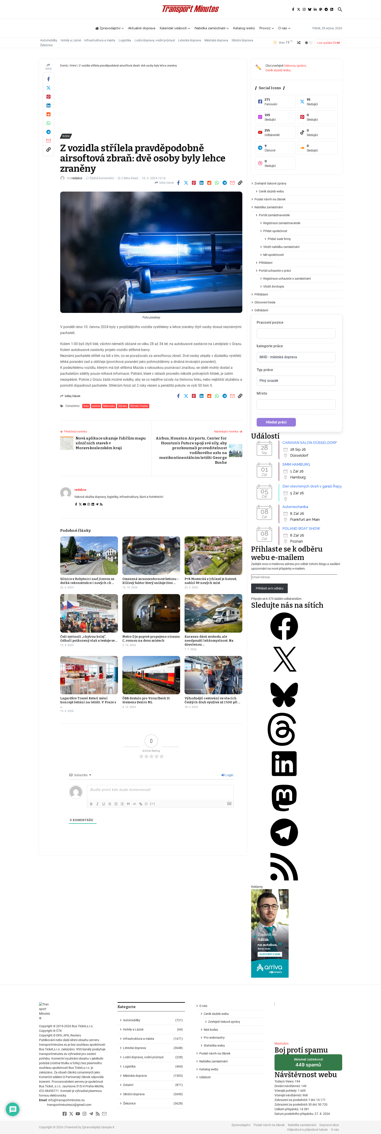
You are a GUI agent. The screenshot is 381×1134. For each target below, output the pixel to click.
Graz (86, 406)
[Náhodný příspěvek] (299, 42)
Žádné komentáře (102, 178)
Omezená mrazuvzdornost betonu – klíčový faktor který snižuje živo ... (150, 581)
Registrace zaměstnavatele (281, 223)
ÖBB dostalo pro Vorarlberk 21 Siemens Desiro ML (146, 700)
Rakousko (109, 406)
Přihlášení (265, 262)
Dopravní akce (329, 1125)
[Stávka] (110, 804)
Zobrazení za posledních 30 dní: (296, 1104)
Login (229, 775)
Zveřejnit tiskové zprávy (270, 183)
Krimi (73, 65)
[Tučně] (91, 804)
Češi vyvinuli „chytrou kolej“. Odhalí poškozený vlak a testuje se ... (88, 639)
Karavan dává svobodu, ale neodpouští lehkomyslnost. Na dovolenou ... (209, 640)
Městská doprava (216, 40)
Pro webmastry (214, 1037)
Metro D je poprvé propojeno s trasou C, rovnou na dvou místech (151, 639)
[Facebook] (76, 504)
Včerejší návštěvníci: (289, 1095)
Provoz (265, 28)
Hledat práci (276, 422)
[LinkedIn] (92, 504)
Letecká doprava (189, 40)
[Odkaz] (141, 804)
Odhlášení (261, 310)
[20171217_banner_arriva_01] (296, 933)
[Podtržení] (104, 804)
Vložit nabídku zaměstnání (281, 247)
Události (205, 1077)
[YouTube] (84, 504)
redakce (76, 178)
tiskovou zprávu (295, 65)
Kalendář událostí (173, 28)
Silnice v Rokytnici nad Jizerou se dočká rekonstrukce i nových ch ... (87, 581)
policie (96, 406)
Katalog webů (244, 28)
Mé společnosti (273, 255)
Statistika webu (214, 1045)
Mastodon (282, 1043)
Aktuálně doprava (141, 28)
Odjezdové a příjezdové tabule (307, 1129)
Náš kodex (211, 1029)
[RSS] (101, 504)
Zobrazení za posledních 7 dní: (295, 1100)
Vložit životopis (273, 286)
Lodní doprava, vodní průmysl (154, 40)
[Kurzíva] (97, 804)
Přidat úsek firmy (279, 239)
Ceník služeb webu (278, 70)
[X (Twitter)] (80, 504)
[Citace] (128, 804)
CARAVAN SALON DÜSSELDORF (309, 443)
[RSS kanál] (284, 882)
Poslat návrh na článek (270, 199)
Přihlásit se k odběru (269, 588)
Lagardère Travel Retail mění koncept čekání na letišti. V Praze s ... (88, 702)
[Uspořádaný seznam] (116, 804)
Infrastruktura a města (99, 40)
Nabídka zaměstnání (209, 28)
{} (146, 803)
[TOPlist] (308, 1020)
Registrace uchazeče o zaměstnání (287, 278)
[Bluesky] (284, 710)
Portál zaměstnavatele (274, 215)
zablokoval (308, 1064)
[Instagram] (88, 504)
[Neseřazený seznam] (122, 804)
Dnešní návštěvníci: (288, 1086)
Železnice (46, 45)
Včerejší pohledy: (286, 1090)
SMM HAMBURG (296, 464)
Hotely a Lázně (71, 40)
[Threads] (284, 744)
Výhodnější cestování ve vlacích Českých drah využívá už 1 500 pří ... (212, 700)
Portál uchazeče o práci (275, 270)
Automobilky (48, 40)
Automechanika (295, 507)
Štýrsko (122, 406)
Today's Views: (285, 1081)
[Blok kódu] (134, 804)
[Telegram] (97, 504)
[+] (152, 803)
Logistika (125, 40)
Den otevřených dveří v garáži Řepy (312, 486)
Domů (64, 65)
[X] (284, 676)
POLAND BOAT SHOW (301, 528)
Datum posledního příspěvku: (295, 1114)
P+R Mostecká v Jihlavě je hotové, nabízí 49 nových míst (211, 581)
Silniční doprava (242, 40)
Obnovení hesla (264, 302)
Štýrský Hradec (139, 406)
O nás (282, 28)
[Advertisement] (151, 100)
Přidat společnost (275, 231)
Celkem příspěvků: (287, 1109)
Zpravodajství (241, 1125)
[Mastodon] (284, 813)
